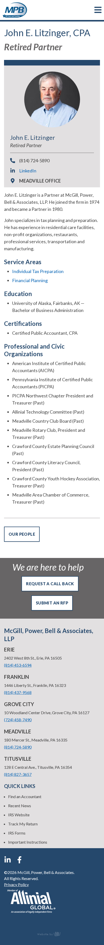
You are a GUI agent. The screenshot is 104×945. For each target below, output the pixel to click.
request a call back (50, 583)
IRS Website (19, 814)
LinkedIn (27, 170)
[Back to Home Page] (15, 10)
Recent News (19, 805)
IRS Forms (16, 832)
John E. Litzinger (32, 137)
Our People (22, 534)
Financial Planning (30, 280)
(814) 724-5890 (34, 160)
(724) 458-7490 (18, 719)
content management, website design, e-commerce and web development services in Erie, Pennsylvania (52, 934)
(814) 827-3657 (18, 774)
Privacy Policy (16, 884)
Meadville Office (40, 181)
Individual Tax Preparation (38, 271)
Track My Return (23, 823)
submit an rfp (52, 602)
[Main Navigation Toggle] (98, 10)
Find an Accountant (24, 796)
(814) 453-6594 (18, 665)
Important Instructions (27, 842)
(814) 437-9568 (18, 692)
